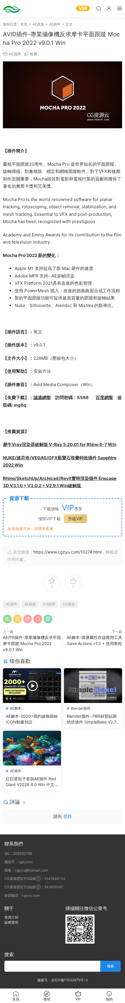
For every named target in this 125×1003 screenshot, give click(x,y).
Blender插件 (80, 708)
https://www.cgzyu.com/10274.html (67, 551)
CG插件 (49, 604)
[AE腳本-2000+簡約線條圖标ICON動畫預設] (32, 685)
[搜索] (98, 8)
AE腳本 (15, 708)
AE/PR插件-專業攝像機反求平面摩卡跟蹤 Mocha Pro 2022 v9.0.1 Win (32, 643)
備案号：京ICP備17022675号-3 (62, 980)
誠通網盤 (42, 397)
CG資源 (69, 604)
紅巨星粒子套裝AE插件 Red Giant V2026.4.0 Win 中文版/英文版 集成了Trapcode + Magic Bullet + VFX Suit (31, 782)
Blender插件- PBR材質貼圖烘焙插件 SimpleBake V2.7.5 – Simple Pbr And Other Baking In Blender (93, 719)
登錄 (67, 816)
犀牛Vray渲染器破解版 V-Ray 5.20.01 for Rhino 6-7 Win (59, 444)
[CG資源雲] (11, 8)
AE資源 (30, 604)
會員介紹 (11, 917)
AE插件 (15, 54)
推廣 (33, 54)
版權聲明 (11, 922)
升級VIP (75, 518)
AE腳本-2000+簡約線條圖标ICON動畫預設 (32, 719)
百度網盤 (104, 397)
